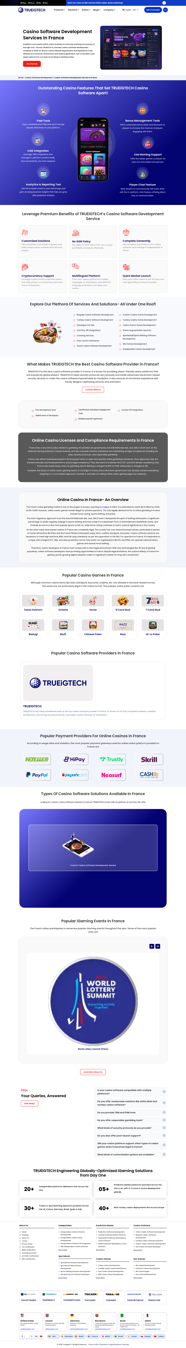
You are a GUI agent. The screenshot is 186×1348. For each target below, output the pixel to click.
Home (20, 77)
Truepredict (48, 1300)
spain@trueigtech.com (102, 1329)
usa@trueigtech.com (27, 1329)
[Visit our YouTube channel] (41, 1336)
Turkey (161, 1336)
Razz (123, 634)
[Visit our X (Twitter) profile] (31, 1336)
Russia (147, 1336)
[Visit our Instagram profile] (27, 1336)
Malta (107, 1336)
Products (59, 9)
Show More (62, 1250)
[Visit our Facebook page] (22, 1336)
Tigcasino (89, 1300)
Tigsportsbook (135, 1300)
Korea (134, 1336)
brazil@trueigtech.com (127, 1329)
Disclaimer (104, 1344)
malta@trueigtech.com (152, 1329)
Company (109, 9)
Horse (93, 609)
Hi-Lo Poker (153, 634)
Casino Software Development (38, 77)
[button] (151, 946)
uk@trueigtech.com (51, 1329)
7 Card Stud (153, 609)
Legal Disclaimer (115, 1344)
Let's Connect (153, 9)
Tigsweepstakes (71, 1300)
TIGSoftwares (28, 1300)
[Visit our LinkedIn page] (36, 1336)
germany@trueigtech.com (79, 1329)
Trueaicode (154, 1300)
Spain (81, 1336)
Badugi (33, 634)
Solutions (73, 9)
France (95, 1336)
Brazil (120, 1336)
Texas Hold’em (33, 609)
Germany (68, 1336)
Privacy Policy (94, 1344)
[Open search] (165, 10)
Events (85, 9)
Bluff (63, 634)
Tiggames (111, 1300)
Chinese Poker (93, 634)
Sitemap (126, 1344)
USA (54, 1336)
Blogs (96, 9)
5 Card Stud (123, 609)
